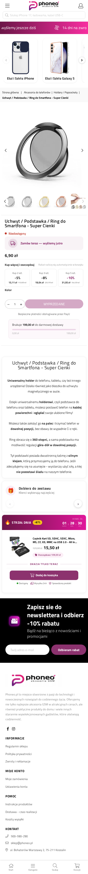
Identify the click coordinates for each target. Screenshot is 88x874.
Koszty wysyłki (14, 819)
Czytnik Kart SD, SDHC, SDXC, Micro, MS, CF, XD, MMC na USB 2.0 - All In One (54, 540)
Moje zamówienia (16, 779)
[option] (44, 150)
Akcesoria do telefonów (37, 92)
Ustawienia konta (16, 786)
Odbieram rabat (68, 649)
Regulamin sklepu (16, 746)
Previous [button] (5, 150)
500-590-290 (19, 836)
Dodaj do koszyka (47, 575)
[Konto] (80, 5)
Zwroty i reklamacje (17, 761)
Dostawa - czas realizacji (21, 812)
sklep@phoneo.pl (22, 843)
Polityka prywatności (18, 754)
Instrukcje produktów (18, 804)
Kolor (8, 290)
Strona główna (10, 92)
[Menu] (7, 5)
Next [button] (82, 150)
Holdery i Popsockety (66, 92)
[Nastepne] (82, 60)
